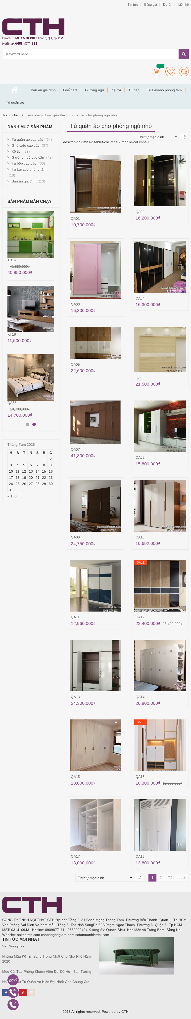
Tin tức (133, 4)
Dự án (167, 4)
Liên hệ (183, 4)
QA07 (75, 449)
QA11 (75, 617)
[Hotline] (13, 992)
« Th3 (12, 496)
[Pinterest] (23, 992)
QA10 (140, 537)
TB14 (11, 260)
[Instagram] (31, 992)
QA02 (140, 212)
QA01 (75, 219)
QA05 (75, 364)
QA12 (140, 617)
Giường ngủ (94, 90)
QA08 (140, 457)
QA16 (140, 777)
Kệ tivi (116, 90)
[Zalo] (13, 979)
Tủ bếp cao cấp (24, 163)
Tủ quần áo (15, 102)
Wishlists (170, 71)
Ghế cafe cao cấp (26, 145)
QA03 (75, 304)
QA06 (140, 378)
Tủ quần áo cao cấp (27, 139)
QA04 (140, 298)
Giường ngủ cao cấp (28, 157)
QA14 (140, 697)
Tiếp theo (176, 878)
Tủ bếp (134, 90)
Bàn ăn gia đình (43, 90)
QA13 (75, 697)
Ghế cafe (70, 90)
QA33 (11, 403)
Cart (156, 71)
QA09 (75, 537)
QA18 (140, 856)
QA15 (75, 777)
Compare (184, 71)
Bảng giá (150, 4)
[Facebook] (6, 992)
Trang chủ (14, 90)
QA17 (75, 856)
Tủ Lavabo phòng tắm (164, 90)
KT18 (11, 334)
